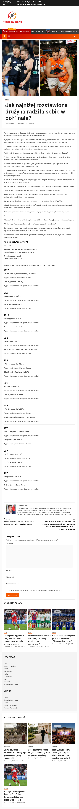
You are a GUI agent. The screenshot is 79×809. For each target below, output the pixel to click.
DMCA (39, 2)
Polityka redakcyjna (23, 4)
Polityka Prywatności (38, 4)
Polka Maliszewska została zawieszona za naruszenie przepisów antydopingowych (19, 521)
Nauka (6, 674)
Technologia (8, 677)
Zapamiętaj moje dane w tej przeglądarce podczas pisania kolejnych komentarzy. (35, 591)
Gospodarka (8, 671)
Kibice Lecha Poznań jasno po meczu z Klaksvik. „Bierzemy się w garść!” (63, 638)
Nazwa (9, 570)
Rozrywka (7, 682)
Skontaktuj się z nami (29, 2)
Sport (6, 679)
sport (7, 99)
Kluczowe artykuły (10, 666)
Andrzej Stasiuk (20, 646)
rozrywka (7, 746)
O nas (19, 2)
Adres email (10, 577)
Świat (6, 669)
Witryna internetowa (12, 584)
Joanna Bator (11, 123)
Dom (5, 663)
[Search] (75, 36)
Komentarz (10, 543)
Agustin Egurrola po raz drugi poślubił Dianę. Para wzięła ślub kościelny (39, 752)
